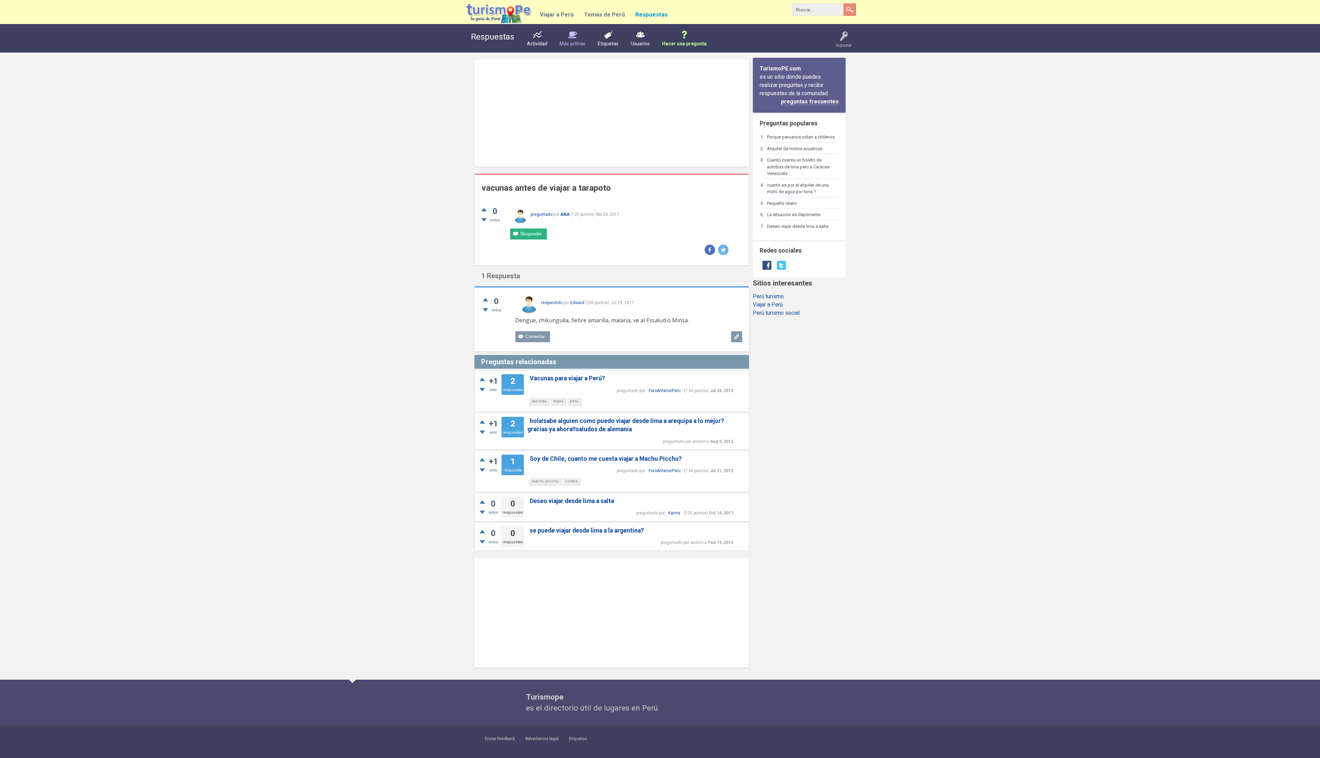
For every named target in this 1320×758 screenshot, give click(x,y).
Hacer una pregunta (684, 43)
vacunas (539, 401)
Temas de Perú (604, 14)
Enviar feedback (500, 738)
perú (574, 401)
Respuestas (651, 14)
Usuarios (640, 43)
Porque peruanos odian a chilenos (801, 137)
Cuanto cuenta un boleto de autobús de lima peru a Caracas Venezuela (798, 166)
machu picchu (545, 481)
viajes (558, 401)
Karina (674, 513)
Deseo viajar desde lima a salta (797, 226)
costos (571, 481)
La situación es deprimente (794, 214)
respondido (551, 302)
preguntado (541, 214)
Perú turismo (768, 296)
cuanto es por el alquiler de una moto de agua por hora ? (798, 188)
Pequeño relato (782, 203)
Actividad (537, 43)
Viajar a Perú (557, 14)
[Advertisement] (611, 113)
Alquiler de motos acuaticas (795, 148)
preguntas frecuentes (810, 101)
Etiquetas (608, 43)
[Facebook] (710, 250)
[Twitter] (723, 250)
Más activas (572, 43)
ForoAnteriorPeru (665, 390)
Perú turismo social (776, 313)
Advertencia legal (542, 738)
